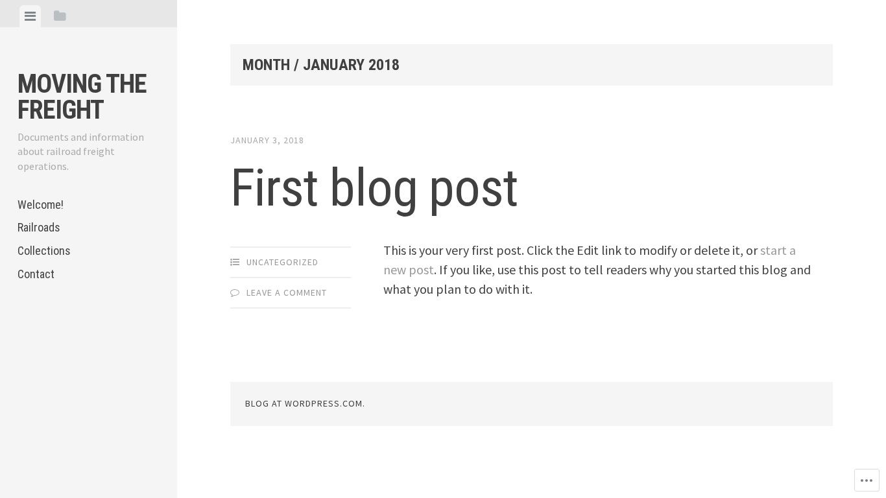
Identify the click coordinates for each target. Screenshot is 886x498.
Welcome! (41, 204)
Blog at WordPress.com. (305, 403)
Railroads (39, 227)
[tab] (30, 16)
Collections (44, 250)
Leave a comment (286, 292)
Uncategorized (282, 262)
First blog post (374, 188)
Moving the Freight (82, 97)
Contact (36, 274)
